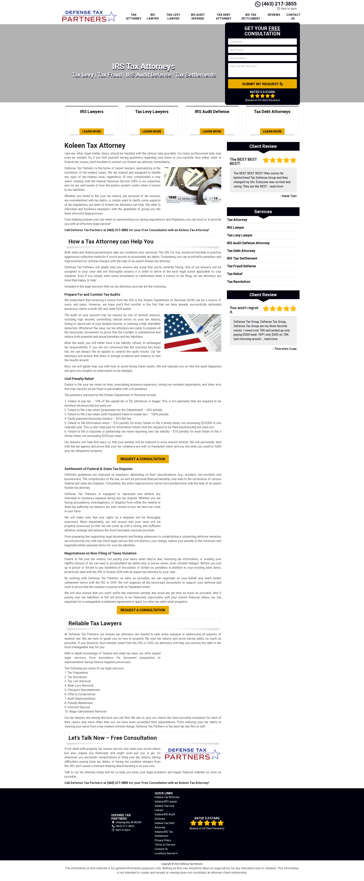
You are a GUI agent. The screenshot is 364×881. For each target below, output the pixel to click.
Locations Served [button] (165, 853)
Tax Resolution (238, 282)
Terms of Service (165, 844)
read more (276, 186)
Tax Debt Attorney (223, 16)
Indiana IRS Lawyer (166, 801)
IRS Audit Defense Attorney (248, 243)
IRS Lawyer (153, 16)
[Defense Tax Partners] (82, 823)
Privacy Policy (163, 840)
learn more (91, 131)
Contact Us (293, 16)
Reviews (274, 14)
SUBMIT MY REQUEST (261, 84)
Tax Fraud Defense (241, 266)
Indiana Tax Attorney (167, 797)
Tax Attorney (133, 16)
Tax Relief (234, 274)
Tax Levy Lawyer (173, 16)
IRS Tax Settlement (250, 16)
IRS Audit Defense (198, 16)
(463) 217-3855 (278, 4)
